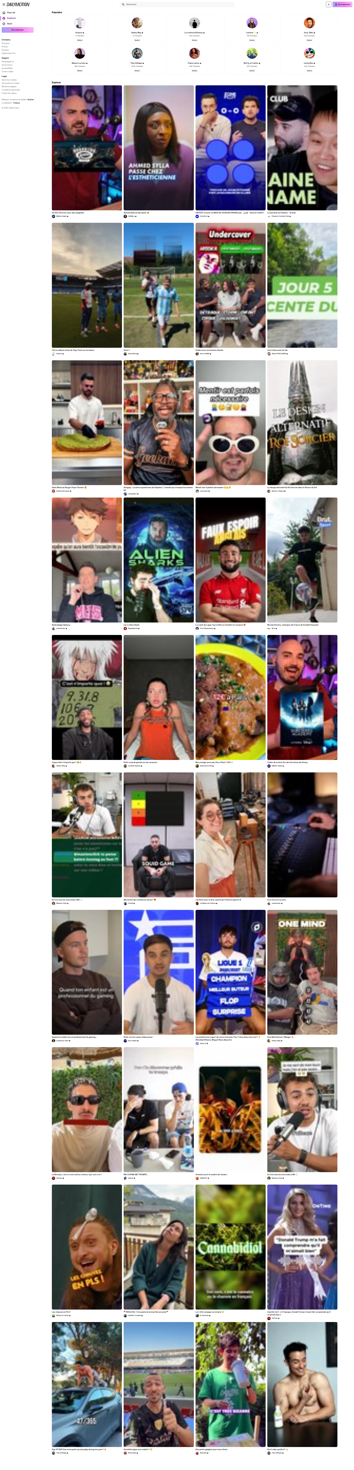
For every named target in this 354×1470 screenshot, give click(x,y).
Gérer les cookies (9, 80)
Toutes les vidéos (9, 93)
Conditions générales (11, 90)
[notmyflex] (309, 53)
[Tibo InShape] (137, 53)
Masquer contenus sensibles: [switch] (18, 99)
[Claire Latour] (194, 53)
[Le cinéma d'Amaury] (194, 22)
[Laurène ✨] (252, 22)
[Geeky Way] (137, 22)
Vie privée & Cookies (10, 83)
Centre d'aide (7, 71)
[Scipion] (79, 22)
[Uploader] (328, 4)
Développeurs (8, 61)
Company (6, 40)
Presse (5, 46)
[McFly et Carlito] (252, 53)
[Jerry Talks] (309, 22)
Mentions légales (9, 86)
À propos (6, 43)
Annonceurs (7, 65)
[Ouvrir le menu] (4, 4)
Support (5, 58)
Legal (4, 76)
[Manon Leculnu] (79, 53)
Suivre (79, 40)
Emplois (5, 50)
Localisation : (11, 103)
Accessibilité (7, 68)
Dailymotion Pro (9, 53)
